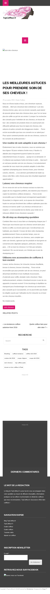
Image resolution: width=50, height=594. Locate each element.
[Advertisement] (25, 396)
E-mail (6, 553)
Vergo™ (44, 589)
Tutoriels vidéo (8, 532)
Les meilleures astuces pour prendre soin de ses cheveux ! (24, 88)
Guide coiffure (8, 529)
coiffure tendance (18, 353)
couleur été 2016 (9, 358)
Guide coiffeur (8, 526)
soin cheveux (9, 307)
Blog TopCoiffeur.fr (10, 521)
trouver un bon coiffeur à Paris (13, 367)
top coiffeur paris (20, 362)
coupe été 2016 (34, 358)
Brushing (7, 353)
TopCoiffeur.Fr (8, 523)
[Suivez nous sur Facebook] (14, 575)
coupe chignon (22, 358)
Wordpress (30, 589)
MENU (6, 3)
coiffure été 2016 (31, 353)
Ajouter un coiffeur (10, 535)
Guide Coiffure (20, 100)
